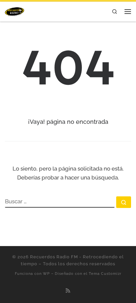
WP (46, 273)
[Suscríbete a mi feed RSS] (68, 291)
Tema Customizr (105, 273)
